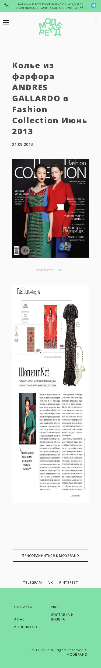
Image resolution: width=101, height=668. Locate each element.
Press (56, 607)
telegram (32, 582)
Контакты (23, 607)
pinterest (68, 582)
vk (60, 270)
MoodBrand (25, 627)
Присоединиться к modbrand (50, 555)
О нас (19, 619)
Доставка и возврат (62, 617)
